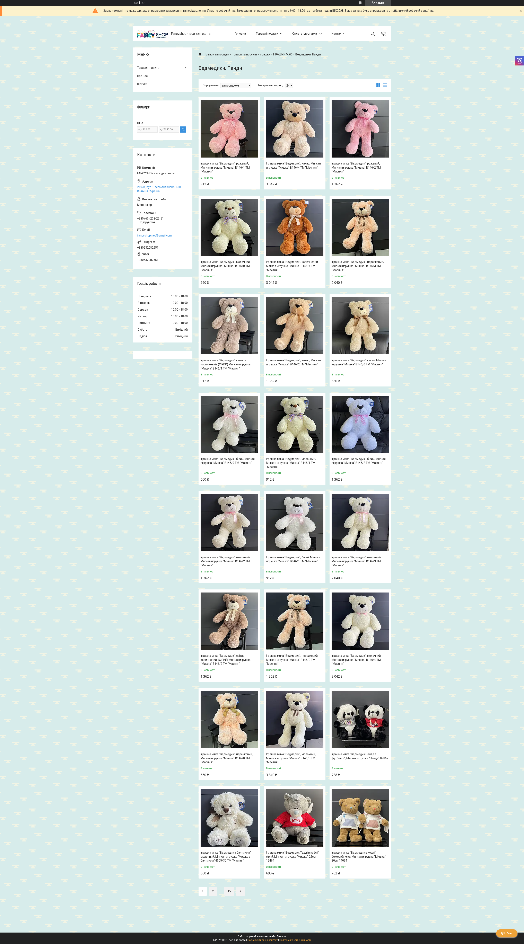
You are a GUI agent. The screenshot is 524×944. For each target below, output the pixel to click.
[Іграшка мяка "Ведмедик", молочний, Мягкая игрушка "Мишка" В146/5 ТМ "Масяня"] (294, 719)
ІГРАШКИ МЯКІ (282, 54)
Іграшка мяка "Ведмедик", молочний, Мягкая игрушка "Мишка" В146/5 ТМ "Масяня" (291, 758)
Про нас (142, 76)
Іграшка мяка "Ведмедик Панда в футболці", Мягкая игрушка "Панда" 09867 (360, 756)
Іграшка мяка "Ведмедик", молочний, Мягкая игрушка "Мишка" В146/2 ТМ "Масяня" (225, 561)
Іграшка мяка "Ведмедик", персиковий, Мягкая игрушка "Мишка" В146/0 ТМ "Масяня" (227, 758)
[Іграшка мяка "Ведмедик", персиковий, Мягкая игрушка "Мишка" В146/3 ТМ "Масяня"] (360, 227)
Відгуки (142, 84)
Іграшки (265, 54)
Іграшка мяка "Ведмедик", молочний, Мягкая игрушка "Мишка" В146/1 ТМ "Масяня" (291, 463)
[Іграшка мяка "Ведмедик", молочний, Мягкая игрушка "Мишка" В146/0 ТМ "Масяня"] (229, 227)
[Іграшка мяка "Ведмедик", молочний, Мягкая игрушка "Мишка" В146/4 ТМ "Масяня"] (360, 621)
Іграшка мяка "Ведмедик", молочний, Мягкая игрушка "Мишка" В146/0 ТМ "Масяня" (225, 265)
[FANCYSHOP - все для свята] (152, 34)
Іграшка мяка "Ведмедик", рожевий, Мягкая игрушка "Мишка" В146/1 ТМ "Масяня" (225, 167)
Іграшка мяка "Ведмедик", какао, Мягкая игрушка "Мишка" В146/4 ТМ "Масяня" (293, 165)
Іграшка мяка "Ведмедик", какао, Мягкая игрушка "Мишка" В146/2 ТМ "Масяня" (293, 362)
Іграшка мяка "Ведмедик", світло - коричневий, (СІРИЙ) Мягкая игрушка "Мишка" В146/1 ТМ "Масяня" (226, 364)
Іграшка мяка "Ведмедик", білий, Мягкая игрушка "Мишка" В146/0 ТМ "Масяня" (228, 461)
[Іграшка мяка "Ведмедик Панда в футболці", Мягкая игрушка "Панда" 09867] (360, 719)
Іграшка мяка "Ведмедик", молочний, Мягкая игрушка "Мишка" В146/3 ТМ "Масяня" (356, 561)
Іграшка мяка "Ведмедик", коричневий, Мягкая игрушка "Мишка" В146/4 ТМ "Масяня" (292, 265)
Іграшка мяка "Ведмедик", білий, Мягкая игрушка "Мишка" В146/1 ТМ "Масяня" (293, 559)
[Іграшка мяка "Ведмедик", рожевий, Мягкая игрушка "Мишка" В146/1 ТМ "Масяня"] (229, 129)
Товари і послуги (267, 33)
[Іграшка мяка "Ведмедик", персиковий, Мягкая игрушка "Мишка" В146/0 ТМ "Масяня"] (229, 719)
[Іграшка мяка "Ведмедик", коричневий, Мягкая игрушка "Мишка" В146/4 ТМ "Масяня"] (294, 227)
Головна (240, 33)
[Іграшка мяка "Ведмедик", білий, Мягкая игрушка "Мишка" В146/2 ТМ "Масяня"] (360, 424)
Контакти (338, 33)
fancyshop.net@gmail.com (154, 235)
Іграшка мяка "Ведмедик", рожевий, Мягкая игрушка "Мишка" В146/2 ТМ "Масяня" (356, 167)
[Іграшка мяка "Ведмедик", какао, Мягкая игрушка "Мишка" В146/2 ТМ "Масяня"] (294, 326)
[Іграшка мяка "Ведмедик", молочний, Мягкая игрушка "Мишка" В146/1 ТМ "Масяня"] (294, 424)
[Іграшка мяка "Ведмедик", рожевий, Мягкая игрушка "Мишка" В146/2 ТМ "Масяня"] (360, 129)
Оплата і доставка (304, 33)
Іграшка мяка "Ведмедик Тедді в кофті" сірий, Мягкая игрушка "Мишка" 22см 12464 (292, 856)
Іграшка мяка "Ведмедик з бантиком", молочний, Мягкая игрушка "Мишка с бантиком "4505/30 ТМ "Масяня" (226, 856)
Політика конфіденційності (295, 940)
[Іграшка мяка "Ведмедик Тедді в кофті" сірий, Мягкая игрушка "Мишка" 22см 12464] (294, 818)
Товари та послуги (216, 54)
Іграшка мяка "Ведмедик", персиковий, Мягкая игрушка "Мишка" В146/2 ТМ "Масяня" (292, 659)
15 (229, 891)
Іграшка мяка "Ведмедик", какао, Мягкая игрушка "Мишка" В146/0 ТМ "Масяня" (359, 362)
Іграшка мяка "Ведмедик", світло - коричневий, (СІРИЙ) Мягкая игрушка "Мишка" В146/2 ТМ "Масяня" (226, 659)
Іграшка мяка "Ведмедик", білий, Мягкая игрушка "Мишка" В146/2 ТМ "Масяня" (359, 461)
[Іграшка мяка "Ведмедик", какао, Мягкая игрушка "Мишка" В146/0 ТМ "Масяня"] (360, 326)
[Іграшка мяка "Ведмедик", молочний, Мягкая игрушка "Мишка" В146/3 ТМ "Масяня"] (360, 522)
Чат (510, 933)
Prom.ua (281, 936)
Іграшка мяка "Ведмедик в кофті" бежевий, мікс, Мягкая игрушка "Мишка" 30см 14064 (359, 856)
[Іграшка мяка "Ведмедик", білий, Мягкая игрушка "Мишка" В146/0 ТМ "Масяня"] (229, 424)
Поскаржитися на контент (262, 940)
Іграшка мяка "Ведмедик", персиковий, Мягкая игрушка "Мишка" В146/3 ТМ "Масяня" (358, 265)
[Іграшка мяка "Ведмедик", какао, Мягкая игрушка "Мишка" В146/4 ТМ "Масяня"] (294, 129)
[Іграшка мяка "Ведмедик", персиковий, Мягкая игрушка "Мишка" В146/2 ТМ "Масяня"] (294, 621)
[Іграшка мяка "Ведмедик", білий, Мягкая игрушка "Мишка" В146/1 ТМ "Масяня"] (294, 522)
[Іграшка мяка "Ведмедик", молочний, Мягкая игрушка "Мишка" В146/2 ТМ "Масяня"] (229, 522)
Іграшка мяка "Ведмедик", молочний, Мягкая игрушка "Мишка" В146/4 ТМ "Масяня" (356, 659)
